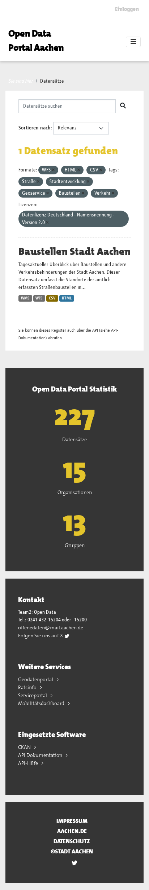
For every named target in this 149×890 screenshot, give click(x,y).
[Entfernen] (53, 170)
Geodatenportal (36, 679)
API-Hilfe (28, 763)
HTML (67, 298)
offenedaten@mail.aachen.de (50, 627)
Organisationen (75, 492)
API (95, 330)
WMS (25, 298)
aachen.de (72, 831)
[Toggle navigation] (133, 42)
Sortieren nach (34, 128)
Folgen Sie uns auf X (41, 635)
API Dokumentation (40, 755)
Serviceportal (33, 695)
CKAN (25, 747)
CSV (52, 298)
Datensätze (52, 81)
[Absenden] (123, 106)
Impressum (72, 821)
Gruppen (75, 545)
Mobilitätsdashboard (41, 703)
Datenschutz (72, 841)
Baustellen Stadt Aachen (74, 251)
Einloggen (127, 9)
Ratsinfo (28, 687)
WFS (39, 298)
